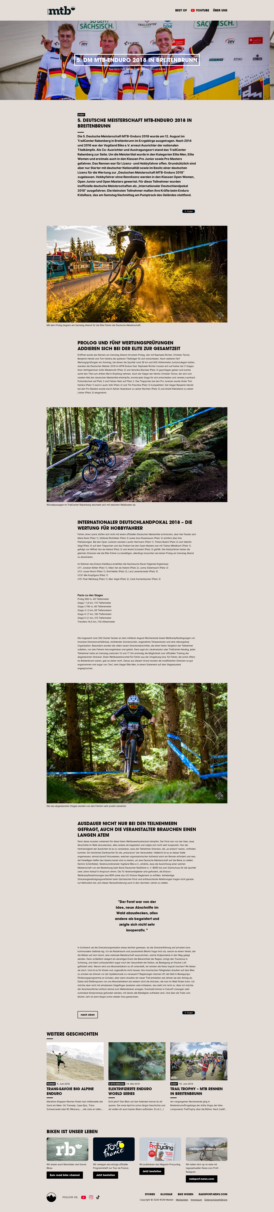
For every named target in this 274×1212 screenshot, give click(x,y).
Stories (150, 1194)
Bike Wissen (185, 1194)
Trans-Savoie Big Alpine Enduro (70, 1091)
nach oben (88, 1014)
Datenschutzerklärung (215, 1199)
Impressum (196, 1199)
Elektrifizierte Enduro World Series (130, 1091)
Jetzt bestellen (105, 1175)
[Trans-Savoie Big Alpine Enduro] (75, 1061)
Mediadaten (182, 1199)
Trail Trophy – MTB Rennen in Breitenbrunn (196, 1091)
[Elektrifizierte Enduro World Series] (137, 1061)
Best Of (181, 10)
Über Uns (220, 10)
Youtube (202, 10)
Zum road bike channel (65, 1175)
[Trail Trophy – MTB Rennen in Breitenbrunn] (198, 1061)
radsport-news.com (201, 1178)
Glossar (166, 1194)
